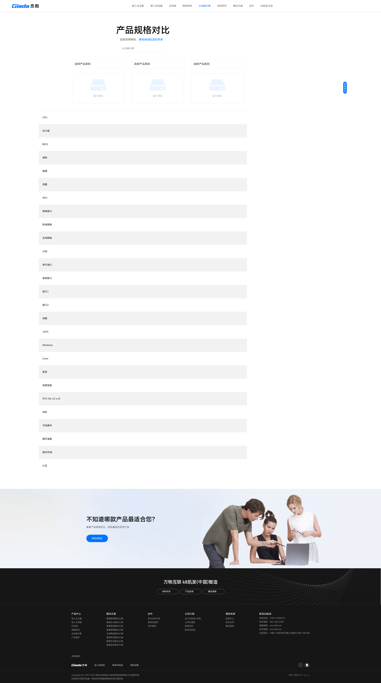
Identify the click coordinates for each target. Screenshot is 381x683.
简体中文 (298, 675)
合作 (251, 5)
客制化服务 (153, 622)
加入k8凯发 (99, 665)
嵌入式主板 (138, 5)
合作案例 (152, 626)
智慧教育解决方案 (114, 618)
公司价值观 (190, 622)
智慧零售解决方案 (114, 630)
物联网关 (187, 5)
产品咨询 (189, 591)
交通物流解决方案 (114, 633)
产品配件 (75, 637)
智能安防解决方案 (114, 645)
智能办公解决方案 (114, 622)
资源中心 (230, 618)
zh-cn (307, 675)
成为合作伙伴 (154, 618)
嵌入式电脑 (156, 5)
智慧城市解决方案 (114, 637)
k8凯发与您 (267, 5)
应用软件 (222, 5)
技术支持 (230, 622)
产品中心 (76, 613)
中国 (290, 675)
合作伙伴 (166, 591)
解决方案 (238, 5)
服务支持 (230, 613)
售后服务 (212, 591)
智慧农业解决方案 (114, 641)
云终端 (172, 5)
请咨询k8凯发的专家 (151, 39)
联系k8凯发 (97, 538)
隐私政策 (134, 665)
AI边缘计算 (205, 5)
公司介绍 (189, 613)
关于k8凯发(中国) (193, 618)
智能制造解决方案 (114, 626)
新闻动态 (189, 626)
